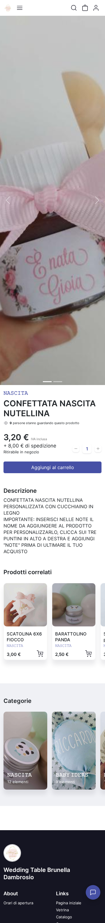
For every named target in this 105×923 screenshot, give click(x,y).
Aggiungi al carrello (52, 467)
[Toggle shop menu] (19, 7)
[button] (8, 200)
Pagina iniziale (68, 903)
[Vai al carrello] (84, 7)
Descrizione (20, 490)
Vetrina (62, 910)
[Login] (96, 7)
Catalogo (64, 917)
